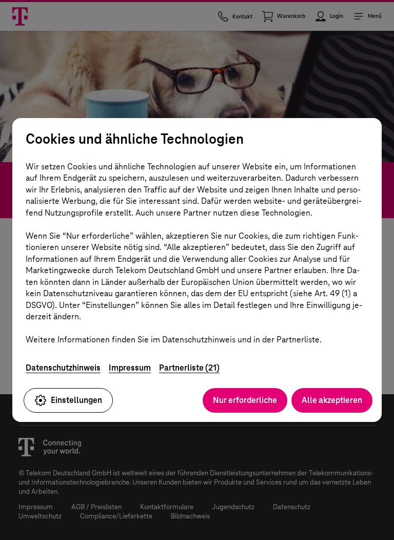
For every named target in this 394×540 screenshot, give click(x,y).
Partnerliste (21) (189, 367)
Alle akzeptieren (332, 400)
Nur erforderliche (245, 400)
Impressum (130, 367)
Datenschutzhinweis (63, 367)
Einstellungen (76, 400)
